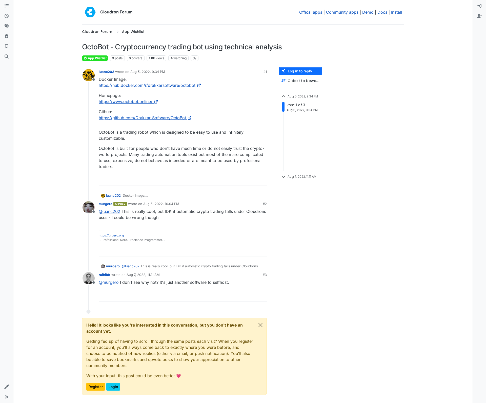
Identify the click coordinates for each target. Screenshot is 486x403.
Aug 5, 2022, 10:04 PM (161, 204)
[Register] (479, 16)
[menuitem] (479, 6)
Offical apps (310, 12)
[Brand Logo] (90, 12)
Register (96, 387)
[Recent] (6, 16)
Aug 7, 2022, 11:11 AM (143, 275)
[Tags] (6, 26)
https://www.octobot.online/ (125, 101)
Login (113, 387)
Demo (368, 12)
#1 (265, 72)
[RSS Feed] (194, 58)
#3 (265, 275)
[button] (6, 387)
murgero (105, 204)
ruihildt (104, 275)
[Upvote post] (254, 180)
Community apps (342, 12)
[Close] (260, 325)
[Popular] (6, 36)
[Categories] (6, 6)
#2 (265, 204)
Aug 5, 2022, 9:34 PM (147, 72)
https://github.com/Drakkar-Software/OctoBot (142, 117)
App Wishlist (97, 58)
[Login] (479, 6)
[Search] (6, 57)
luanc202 (106, 72)
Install (396, 12)
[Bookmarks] (6, 47)
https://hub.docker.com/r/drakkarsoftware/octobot (147, 85)
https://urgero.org (111, 235)
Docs (382, 12)
